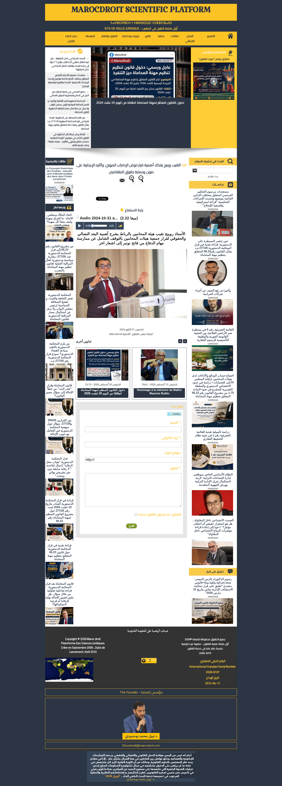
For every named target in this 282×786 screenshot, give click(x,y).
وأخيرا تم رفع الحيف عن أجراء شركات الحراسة (213, 292)
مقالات (175, 36)
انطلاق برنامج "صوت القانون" (214, 59)
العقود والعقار (109, 36)
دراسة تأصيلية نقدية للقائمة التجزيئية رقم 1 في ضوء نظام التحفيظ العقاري (213, 435)
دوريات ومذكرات (130, 36)
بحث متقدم (213, 176)
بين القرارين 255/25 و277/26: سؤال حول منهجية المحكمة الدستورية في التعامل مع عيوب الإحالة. (60, 427)
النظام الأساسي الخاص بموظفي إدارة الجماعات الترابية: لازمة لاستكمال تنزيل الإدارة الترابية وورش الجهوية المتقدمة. (213, 479)
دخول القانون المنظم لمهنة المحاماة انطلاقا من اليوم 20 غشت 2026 (140, 102)
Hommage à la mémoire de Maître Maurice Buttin (159, 391)
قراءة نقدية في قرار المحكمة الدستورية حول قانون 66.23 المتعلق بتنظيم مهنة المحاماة (60, 552)
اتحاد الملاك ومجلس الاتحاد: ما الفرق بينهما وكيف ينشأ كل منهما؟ (59, 218)
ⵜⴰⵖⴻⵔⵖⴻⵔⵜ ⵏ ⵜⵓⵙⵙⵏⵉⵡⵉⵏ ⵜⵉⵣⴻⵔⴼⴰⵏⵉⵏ (141, 23)
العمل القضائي (190, 38)
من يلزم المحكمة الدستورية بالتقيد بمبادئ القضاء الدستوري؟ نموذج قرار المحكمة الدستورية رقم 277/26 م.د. (59, 352)
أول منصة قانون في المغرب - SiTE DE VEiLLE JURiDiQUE (141, 28)
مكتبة (161, 36)
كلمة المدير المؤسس (214, 52)
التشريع (211, 36)
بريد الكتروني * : (171, 438)
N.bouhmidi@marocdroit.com (141, 745)
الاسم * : (175, 422)
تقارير (148, 36)
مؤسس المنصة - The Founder (141, 692)
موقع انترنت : (172, 453)
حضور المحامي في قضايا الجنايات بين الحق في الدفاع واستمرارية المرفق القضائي (69, 93)
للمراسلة (90, 36)
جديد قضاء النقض (71, 38)
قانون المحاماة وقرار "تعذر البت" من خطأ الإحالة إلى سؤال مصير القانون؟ (59, 390)
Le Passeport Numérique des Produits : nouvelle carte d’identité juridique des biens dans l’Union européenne (59, 174)
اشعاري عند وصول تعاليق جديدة (160, 514)
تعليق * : (175, 468)
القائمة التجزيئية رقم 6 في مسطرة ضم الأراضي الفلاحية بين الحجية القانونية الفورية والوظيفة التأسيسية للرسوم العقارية (213, 334)
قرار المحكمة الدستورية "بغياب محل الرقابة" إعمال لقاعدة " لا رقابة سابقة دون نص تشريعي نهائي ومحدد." (59, 467)
